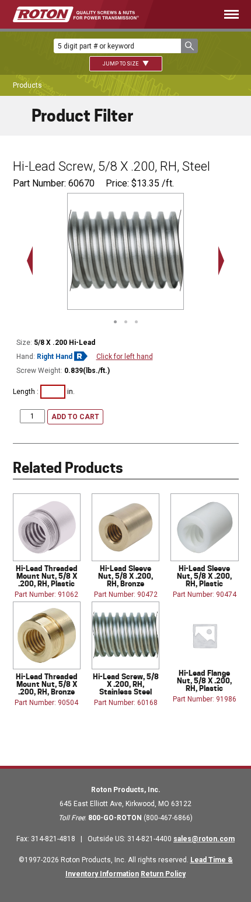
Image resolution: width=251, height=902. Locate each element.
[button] (189, 46)
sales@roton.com (204, 839)
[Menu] (206, 14)
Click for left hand (124, 356)
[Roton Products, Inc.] (76, 14)
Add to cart (75, 417)
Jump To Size (121, 64)
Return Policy (163, 874)
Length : (26, 392)
